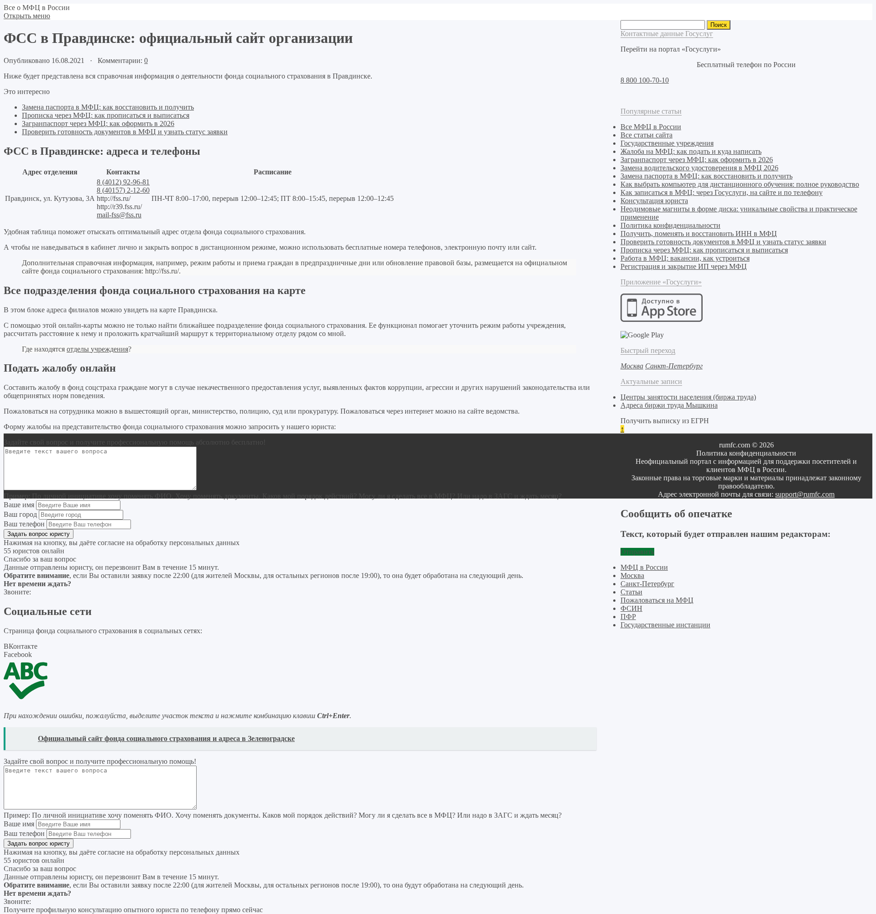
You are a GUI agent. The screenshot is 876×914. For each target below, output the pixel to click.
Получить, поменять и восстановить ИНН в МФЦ (698, 233)
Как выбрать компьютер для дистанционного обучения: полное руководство (739, 184)
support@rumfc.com (804, 494)
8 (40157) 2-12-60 (123, 190)
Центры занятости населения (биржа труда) (688, 397)
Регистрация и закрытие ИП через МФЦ (683, 266)
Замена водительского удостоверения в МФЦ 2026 (699, 168)
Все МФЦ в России (650, 127)
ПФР (628, 616)
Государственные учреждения (667, 143)
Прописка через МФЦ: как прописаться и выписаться (105, 115)
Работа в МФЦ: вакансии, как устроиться (685, 258)
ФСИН (631, 608)
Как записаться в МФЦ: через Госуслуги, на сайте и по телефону (721, 192)
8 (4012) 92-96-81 (123, 182)
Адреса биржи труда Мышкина (669, 405)
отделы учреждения (97, 349)
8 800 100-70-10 (644, 80)
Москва (632, 575)
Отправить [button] (637, 552)
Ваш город (20, 514)
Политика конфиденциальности (670, 225)
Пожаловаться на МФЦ (657, 600)
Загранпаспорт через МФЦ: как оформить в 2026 (98, 123)
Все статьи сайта (646, 135)
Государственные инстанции (665, 625)
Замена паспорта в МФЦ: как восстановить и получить (108, 107)
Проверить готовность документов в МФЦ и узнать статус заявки (125, 132)
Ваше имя (19, 505)
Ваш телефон (24, 524)
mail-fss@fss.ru (119, 215)
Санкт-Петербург (647, 584)
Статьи (631, 592)
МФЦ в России (644, 567)
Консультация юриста (654, 201)
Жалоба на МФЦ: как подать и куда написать (690, 151)
